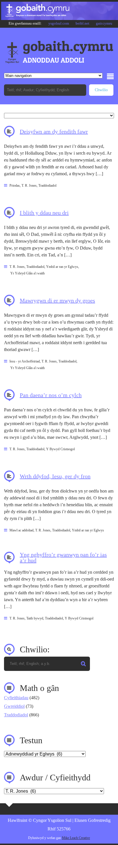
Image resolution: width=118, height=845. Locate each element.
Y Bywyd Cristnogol (60, 449)
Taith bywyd (34, 618)
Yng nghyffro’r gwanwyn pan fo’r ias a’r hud (63, 557)
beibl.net (82, 23)
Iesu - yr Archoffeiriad (24, 361)
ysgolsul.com (58, 23)
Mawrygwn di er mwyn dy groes (57, 300)
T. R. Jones (29, 186)
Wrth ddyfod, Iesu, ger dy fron (55, 476)
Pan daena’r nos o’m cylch (51, 395)
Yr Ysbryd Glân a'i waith (27, 273)
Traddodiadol (47, 186)
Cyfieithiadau (16, 697)
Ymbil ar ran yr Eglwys (62, 267)
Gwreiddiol (14, 706)
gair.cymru (104, 23)
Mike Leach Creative (76, 838)
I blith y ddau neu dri (44, 213)
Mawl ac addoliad (21, 530)
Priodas (14, 186)
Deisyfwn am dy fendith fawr (54, 131)
